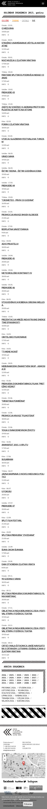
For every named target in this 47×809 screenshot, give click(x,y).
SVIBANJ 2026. (21, 695)
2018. (26, 677)
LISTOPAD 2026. (8, 690)
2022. (34, 675)
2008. (26, 683)
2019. (19, 677)
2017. (34, 677)
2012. (34, 680)
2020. (11, 677)
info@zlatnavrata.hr (9, 750)
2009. (19, 683)
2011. (4, 683)
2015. (11, 680)
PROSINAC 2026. (9, 688)
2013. (26, 680)
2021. (4, 677)
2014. (19, 680)
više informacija (24, 799)
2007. (34, 683)
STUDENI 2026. (25, 688)
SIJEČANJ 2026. (23, 701)
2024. (19, 675)
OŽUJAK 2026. (23, 698)
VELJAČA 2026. (8, 701)
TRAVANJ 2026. (8, 698)
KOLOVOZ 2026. (9, 693)
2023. (26, 675)
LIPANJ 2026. (7, 695)
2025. (11, 675)
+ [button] (4, 756)
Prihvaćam (28, 804)
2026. (4, 675)
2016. (4, 680)
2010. (11, 683)
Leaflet (26, 777)
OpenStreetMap (34, 777)
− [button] (4, 759)
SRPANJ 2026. (24, 693)
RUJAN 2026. (23, 690)
